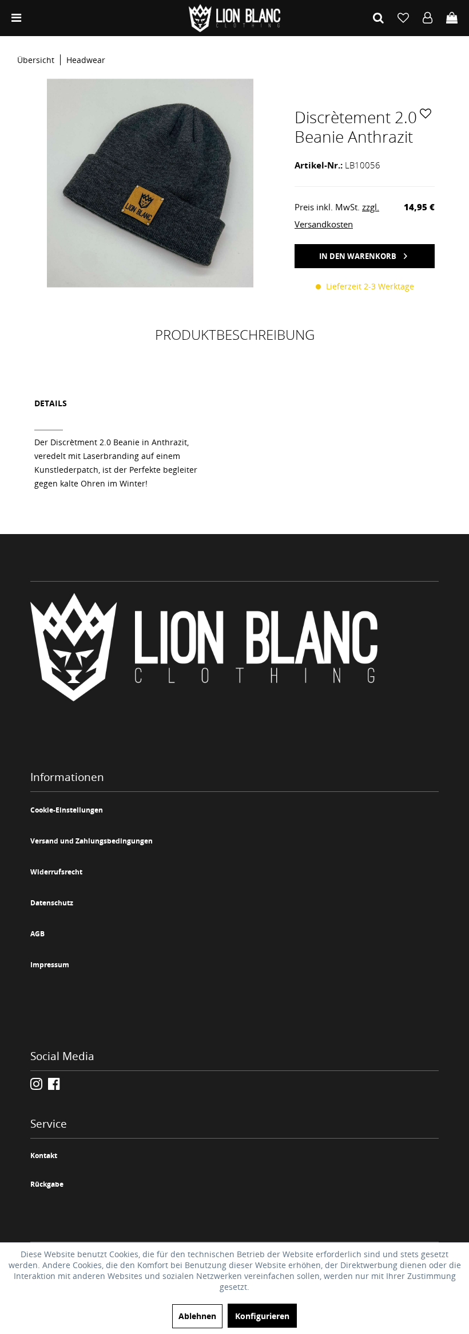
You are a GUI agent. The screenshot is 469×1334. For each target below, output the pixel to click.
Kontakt (43, 1155)
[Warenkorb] (451, 18)
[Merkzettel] (403, 18)
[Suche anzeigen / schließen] (378, 18)
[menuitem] (16, 18)
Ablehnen (197, 1316)
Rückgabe (46, 1184)
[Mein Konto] (427, 18)
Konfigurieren (262, 1316)
